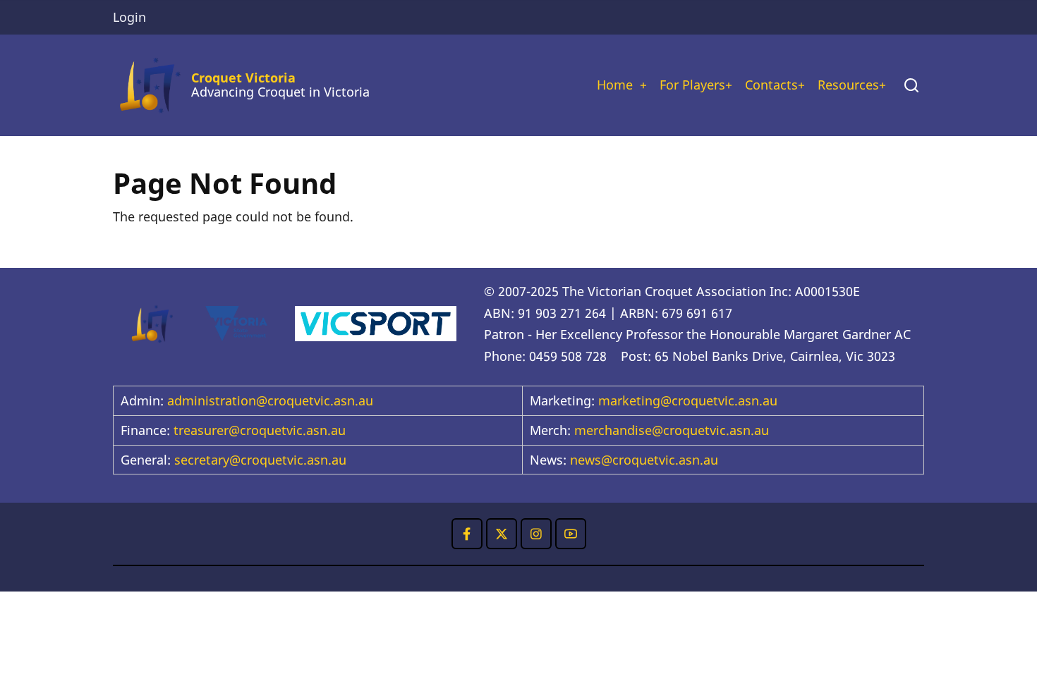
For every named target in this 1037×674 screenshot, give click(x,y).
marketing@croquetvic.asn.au (687, 400)
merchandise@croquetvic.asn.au (671, 430)
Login (129, 16)
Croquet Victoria (243, 77)
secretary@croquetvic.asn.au (260, 459)
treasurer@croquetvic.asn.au (260, 430)
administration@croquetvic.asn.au (270, 400)
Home (615, 84)
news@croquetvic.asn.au (644, 459)
